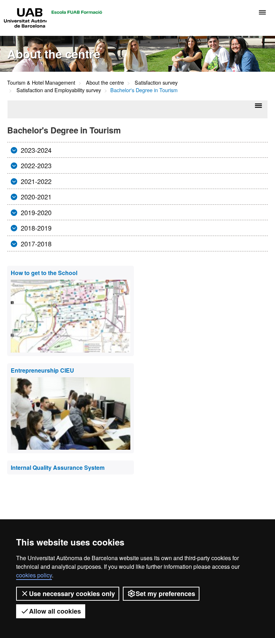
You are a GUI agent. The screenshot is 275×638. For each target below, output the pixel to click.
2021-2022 (35, 181)
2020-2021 (35, 196)
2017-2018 (35, 243)
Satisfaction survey (156, 82)
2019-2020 (35, 212)
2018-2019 (35, 227)
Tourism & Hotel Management (41, 82)
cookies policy (34, 575)
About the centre (105, 82)
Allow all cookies (55, 611)
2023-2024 (35, 150)
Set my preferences (165, 593)
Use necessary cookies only (72, 593)
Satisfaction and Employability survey (58, 90)
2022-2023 (35, 165)
